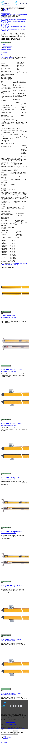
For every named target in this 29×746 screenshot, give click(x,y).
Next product (4, 25)
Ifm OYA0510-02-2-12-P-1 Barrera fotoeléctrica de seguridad (11, 424)
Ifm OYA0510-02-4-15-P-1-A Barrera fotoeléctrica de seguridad (11, 370)
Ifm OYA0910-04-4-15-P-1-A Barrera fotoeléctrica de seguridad (11, 586)
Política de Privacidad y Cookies (18, 728)
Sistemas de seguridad (9, 14)
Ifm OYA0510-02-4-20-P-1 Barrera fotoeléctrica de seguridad (11, 639)
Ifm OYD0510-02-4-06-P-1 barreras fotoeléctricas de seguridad (11, 316)
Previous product (5, 17)
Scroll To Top (4, 742)
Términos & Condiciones (6, 728)
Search (15, 731)
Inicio (2, 14)
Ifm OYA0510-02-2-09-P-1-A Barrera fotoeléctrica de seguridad (11, 532)
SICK (5, 52)
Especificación (7, 47)
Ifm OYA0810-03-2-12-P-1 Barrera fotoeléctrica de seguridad (11, 478)
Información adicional (8, 44)
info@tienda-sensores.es (7, 57)
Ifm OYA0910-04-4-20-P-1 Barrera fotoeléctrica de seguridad (11, 693)
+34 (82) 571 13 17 (10, 722)
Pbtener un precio (7, 46)
